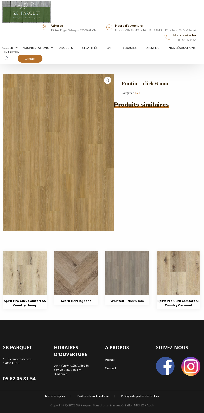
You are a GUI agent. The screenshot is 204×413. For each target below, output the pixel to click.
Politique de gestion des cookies (140, 396)
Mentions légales (55, 396)
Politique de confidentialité (93, 396)
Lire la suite (26, 283)
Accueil (7, 47)
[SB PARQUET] (26, 11)
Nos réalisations (182, 47)
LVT (109, 47)
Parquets (65, 47)
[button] (107, 80)
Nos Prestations (36, 47)
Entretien (12, 52)
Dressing (153, 47)
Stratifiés (89, 47)
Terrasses (128, 47)
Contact (30, 58)
